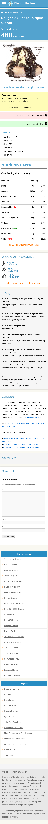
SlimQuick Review (11, 659)
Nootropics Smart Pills (13, 728)
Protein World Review (13, 581)
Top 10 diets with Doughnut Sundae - (24, 245)
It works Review (10, 631)
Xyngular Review (11, 653)
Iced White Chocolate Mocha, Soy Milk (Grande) (21, 447)
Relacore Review (11, 664)
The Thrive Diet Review (14, 637)
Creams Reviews (11, 711)
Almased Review (11, 648)
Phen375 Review (11, 620)
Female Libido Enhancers (15, 744)
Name (4, 519)
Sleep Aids (8, 755)
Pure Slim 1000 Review (14, 609)
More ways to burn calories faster (24, 283)
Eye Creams (9, 717)
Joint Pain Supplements (14, 722)
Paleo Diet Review (12, 587)
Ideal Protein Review (12, 592)
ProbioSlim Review (12, 675)
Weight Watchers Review (14, 604)
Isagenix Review (11, 570)
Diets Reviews (10, 706)
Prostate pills (9, 750)
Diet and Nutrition (11, 689)
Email (3, 527)
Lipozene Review (11, 670)
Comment (5, 490)
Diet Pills (8, 694)
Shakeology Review (12, 559)
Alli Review (9, 615)
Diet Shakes (9, 700)
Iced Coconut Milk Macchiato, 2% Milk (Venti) (20, 444)
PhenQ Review (10, 598)
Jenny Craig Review (12, 576)
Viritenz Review (10, 565)
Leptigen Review (11, 626)
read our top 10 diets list (33, 417)
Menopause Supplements (14, 739)
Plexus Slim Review (12, 642)
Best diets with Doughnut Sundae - (16, 107)
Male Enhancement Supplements (18, 733)
